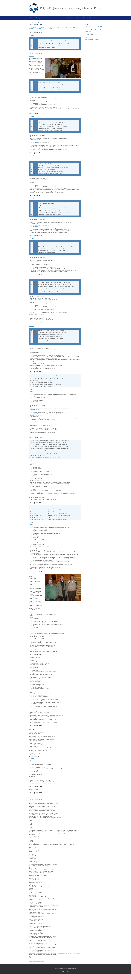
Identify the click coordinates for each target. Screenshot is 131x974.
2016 (54, 27)
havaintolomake (36, 487)
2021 (41, 27)
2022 (38, 27)
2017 (51, 27)
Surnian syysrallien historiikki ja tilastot (36, 961)
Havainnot (55, 18)
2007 (78, 27)
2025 (30, 27)
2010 (70, 27)
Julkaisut (91, 18)
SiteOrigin (64, 971)
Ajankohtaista (46, 18)
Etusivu (32, 18)
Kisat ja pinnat (71, 18)
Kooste (48, 28)
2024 (33, 27)
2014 (59, 27)
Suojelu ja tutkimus (81, 18)
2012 (65, 27)
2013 (62, 27)
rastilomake (35, 489)
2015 (57, 27)
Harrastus (62, 18)
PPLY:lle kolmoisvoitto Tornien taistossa (93, 36)
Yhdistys (38, 18)
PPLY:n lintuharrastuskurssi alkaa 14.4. (92, 39)
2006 (30, 28)
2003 (38, 28)
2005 (32, 28)
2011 (67, 27)
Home (30, 22)
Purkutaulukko (31, 35)
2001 (43, 28)
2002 (40, 28)
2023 (35, 27)
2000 (46, 28)
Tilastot (52, 28)
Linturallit (40, 22)
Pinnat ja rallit (34, 22)
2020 (43, 27)
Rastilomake (35, 103)
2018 (49, 27)
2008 (75, 27)
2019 (46, 27)
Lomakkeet (35, 355)
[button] (100, 18)
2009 (73, 27)
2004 (35, 28)
